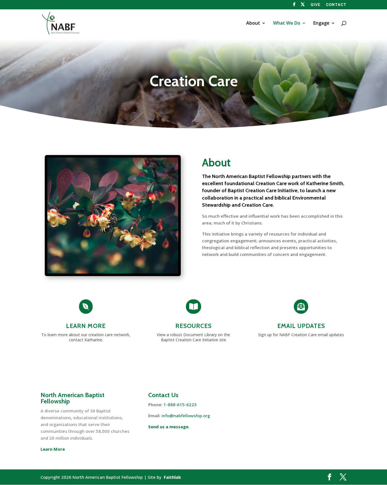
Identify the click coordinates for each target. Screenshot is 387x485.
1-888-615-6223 (180, 404)
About (253, 23)
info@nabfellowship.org (185, 415)
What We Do (286, 23)
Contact (336, 5)
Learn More (86, 325)
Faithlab (172, 477)
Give (315, 5)
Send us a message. (169, 426)
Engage (321, 23)
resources (193, 325)
